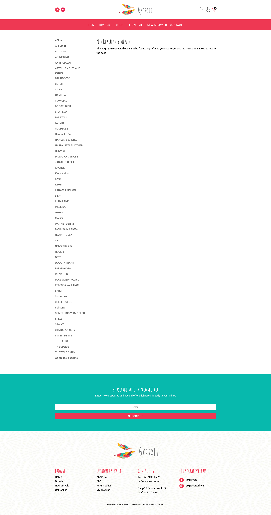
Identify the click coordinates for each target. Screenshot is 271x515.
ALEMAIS (60, 45)
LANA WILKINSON (65, 190)
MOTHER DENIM (64, 223)
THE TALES (61, 341)
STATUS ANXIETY (65, 329)
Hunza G (60, 150)
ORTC (58, 257)
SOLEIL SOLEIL (63, 301)
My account (103, 489)
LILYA (58, 195)
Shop (119, 25)
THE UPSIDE (62, 346)
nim (57, 240)
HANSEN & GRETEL (66, 139)
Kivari (58, 178)
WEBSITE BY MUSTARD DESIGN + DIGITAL (148, 505)
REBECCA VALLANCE (67, 285)
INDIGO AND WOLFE (66, 156)
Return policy (104, 485)
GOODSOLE (61, 128)
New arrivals (62, 485)
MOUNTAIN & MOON (66, 229)
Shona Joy (61, 296)
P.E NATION (61, 273)
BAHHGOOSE (62, 78)
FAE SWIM (61, 117)
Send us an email (150, 481)
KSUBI (58, 184)
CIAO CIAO (61, 100)
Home (92, 25)
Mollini (59, 218)
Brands (104, 25)
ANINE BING (62, 57)
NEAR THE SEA (63, 234)
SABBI (58, 290)
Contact (176, 25)
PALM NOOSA (63, 268)
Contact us (61, 489)
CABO (58, 89)
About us (102, 476)
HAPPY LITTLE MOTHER (69, 145)
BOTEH (59, 83)
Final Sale (136, 25)
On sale (59, 481)
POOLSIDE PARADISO (67, 279)
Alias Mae (60, 51)
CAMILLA (60, 95)
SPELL (58, 318)
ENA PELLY (61, 111)
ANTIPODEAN (63, 62)
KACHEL (60, 167)
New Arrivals (157, 25)
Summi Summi (63, 335)
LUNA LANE (62, 201)
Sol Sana (60, 307)
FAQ (99, 481)
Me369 (59, 212)
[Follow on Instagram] (63, 9)
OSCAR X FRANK (64, 262)
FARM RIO (60, 122)
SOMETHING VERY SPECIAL (71, 313)
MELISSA (60, 206)
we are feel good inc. (66, 357)
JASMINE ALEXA (64, 162)
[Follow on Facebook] (57, 9)
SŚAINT (59, 324)
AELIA (58, 40)
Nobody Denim (63, 246)
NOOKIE (59, 251)
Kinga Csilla (62, 173)
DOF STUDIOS (63, 106)
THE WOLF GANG (65, 352)
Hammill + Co (63, 134)
